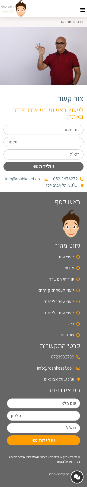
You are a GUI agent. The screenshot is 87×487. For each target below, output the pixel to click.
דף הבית (79, 22)
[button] (83, 10)
